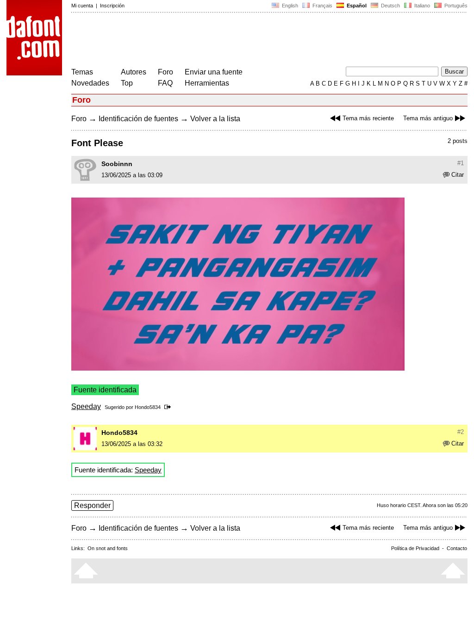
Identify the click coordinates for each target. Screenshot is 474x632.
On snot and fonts (107, 548)
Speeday (86, 406)
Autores (133, 72)
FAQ (165, 83)
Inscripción (112, 5)
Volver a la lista (215, 119)
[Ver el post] (169, 407)
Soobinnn (116, 163)
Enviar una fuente (214, 72)
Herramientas (207, 83)
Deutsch (389, 5)
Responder (92, 505)
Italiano (421, 5)
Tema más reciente (368, 118)
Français (322, 5)
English (289, 5)
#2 (460, 431)
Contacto (457, 548)
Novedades (90, 83)
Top (127, 83)
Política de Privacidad (415, 548)
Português (455, 5)
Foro (165, 72)
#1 (460, 163)
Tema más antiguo (428, 118)
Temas (82, 72)
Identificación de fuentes (138, 119)
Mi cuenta (82, 5)
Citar (457, 174)
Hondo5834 (148, 407)
